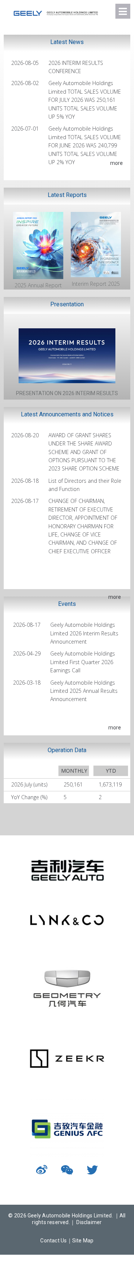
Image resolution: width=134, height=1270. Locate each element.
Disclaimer (89, 1222)
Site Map (83, 1241)
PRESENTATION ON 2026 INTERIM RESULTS (67, 393)
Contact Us (53, 1241)
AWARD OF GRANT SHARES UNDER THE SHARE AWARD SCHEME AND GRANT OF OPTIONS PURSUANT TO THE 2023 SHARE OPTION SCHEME (83, 452)
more (116, 163)
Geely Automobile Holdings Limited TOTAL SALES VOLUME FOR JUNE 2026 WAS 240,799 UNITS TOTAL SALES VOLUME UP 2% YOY (84, 145)
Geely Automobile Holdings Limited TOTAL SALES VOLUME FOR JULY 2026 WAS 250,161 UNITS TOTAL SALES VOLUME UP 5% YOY (84, 99)
